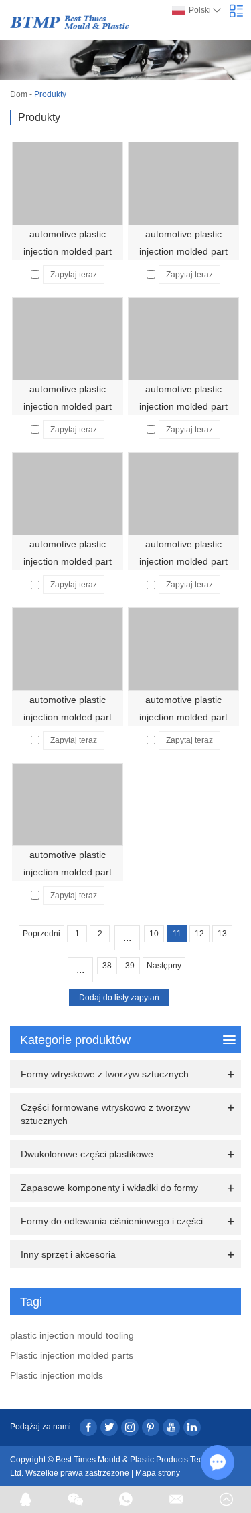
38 (107, 965)
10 (154, 933)
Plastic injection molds (56, 1375)
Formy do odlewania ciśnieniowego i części (112, 1221)
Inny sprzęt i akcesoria (68, 1254)
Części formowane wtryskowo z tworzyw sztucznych (105, 1114)
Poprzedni (41, 933)
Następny (164, 965)
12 (199, 933)
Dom (18, 94)
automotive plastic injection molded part (67, 243)
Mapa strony (157, 1473)
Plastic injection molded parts (71, 1355)
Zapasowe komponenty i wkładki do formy (109, 1187)
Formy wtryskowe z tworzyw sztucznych (105, 1074)
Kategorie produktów (75, 1040)
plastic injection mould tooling (72, 1335)
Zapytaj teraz (73, 274)
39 (130, 965)
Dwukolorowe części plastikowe (87, 1154)
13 (222, 933)
